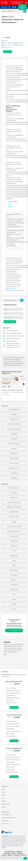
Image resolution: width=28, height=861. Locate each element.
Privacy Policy (5, 823)
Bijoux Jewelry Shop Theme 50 (12, 390)
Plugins (3, 795)
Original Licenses (6, 804)
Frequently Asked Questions (8, 817)
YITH (3, 798)
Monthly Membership (14, 681)
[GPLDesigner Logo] (4, 7)
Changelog (4, 801)
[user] (13, 7)
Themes (22, 42)
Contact (3, 807)
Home (3, 789)
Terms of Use (5, 820)
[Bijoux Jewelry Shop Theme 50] (14, 382)
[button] (26, 3)
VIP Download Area (6, 814)
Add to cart (7, 51)
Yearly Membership (14, 715)
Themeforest (10, 45)
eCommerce (9, 47)
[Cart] (15, 7)
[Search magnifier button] (24, 11)
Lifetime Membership (14, 748)
